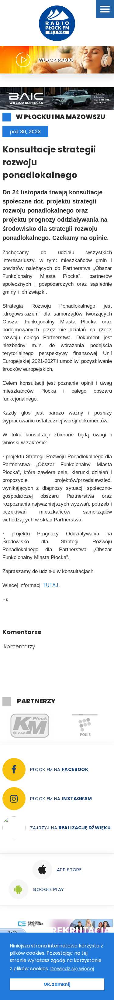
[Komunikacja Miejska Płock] (29, 726)
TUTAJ (50, 585)
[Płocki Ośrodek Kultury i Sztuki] (84, 726)
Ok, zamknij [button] (57, 984)
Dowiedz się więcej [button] (72, 968)
